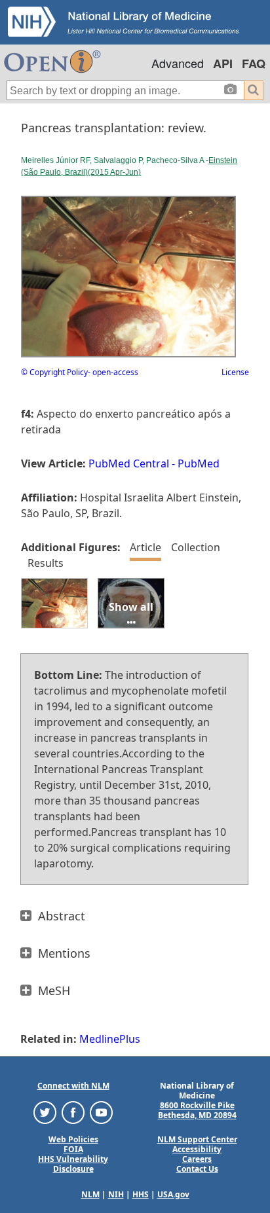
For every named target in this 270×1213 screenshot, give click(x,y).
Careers (197, 1159)
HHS (140, 1194)
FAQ (253, 63)
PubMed (199, 463)
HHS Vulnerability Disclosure (73, 1163)
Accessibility (197, 1149)
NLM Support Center (197, 1139)
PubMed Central (128, 463)
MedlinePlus (109, 1039)
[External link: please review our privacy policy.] (44, 1111)
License (235, 372)
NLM (90, 1194)
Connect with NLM (73, 1085)
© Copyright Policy (54, 372)
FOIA (73, 1149)
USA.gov (173, 1194)
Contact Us (197, 1168)
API (223, 63)
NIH (116, 1194)
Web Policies (73, 1139)
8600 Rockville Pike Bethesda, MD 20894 (197, 1110)
